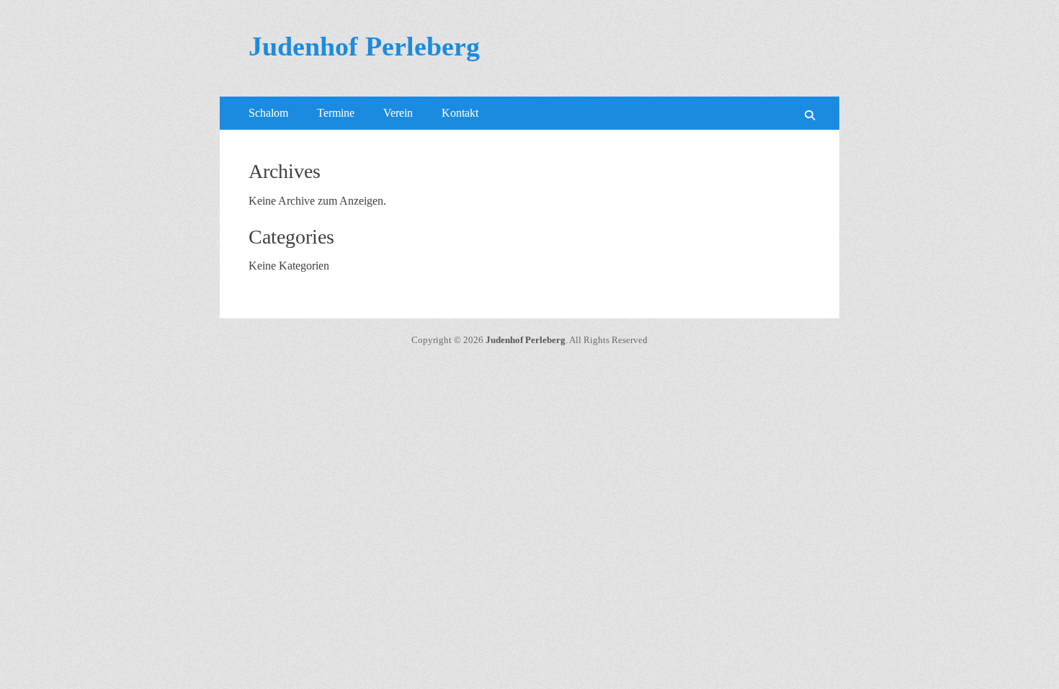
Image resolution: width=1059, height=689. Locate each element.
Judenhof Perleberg (364, 46)
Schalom (268, 113)
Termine (335, 113)
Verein (398, 113)
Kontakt (460, 113)
